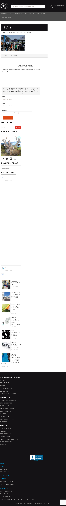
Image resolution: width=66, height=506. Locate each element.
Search (18, 127)
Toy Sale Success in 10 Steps (15, 282)
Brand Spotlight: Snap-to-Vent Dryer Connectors (15, 321)
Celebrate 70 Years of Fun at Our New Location (15, 295)
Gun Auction (41, 13)
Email (4, 103)
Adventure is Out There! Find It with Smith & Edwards (15, 308)
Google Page (9, 499)
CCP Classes (19, 13)
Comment (5, 71)
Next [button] (19, 145)
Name (4, 96)
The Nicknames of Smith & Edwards (15, 333)
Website (4, 110)
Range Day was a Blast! (10, 55)
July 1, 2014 (6, 32)
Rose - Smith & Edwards (24, 32)
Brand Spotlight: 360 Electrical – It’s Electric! (16, 345)
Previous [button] (3, 145)
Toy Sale (51, 13)
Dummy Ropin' (29, 13)
